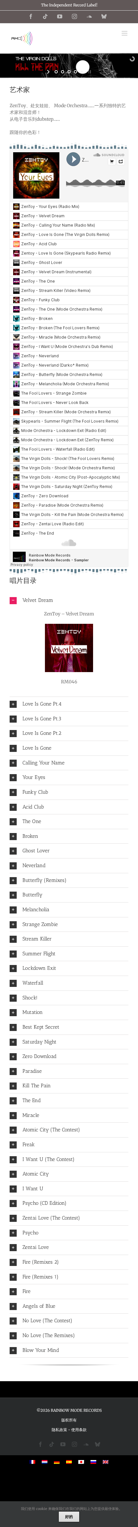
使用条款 (79, 1429)
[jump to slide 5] (82, 72)
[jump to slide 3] (69, 72)
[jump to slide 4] (75, 72)
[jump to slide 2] (62, 72)
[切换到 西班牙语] (69, 1462)
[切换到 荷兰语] (45, 1462)
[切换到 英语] (105, 1462)
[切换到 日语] (81, 1462)
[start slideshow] (49, 72)
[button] (69, 600)
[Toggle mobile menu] (125, 33)
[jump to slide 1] (56, 72)
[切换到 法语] (32, 1462)
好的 (69, 1516)
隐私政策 (59, 1429)
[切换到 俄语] (93, 1462)
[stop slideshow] (89, 72)
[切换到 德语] (57, 1462)
